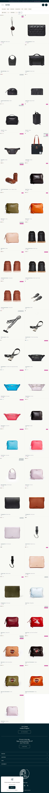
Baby (8, 9)
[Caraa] (9, 5)
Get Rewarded (24, 731)
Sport (26, 9)
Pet (22, 9)
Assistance (3, 757)
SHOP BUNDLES (37, 1)
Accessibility (3, 764)
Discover (3, 753)
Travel (30, 9)
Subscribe (24, 746)
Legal (2, 760)
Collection (18, 9)
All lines (3, 9)
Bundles (12, 9)
